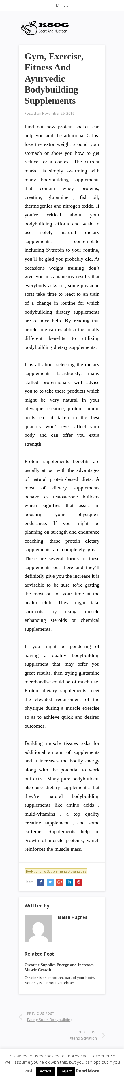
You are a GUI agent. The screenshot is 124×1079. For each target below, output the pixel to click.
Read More (87, 1071)
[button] (62, 5)
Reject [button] (66, 1071)
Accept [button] (45, 1071)
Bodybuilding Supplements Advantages (56, 871)
